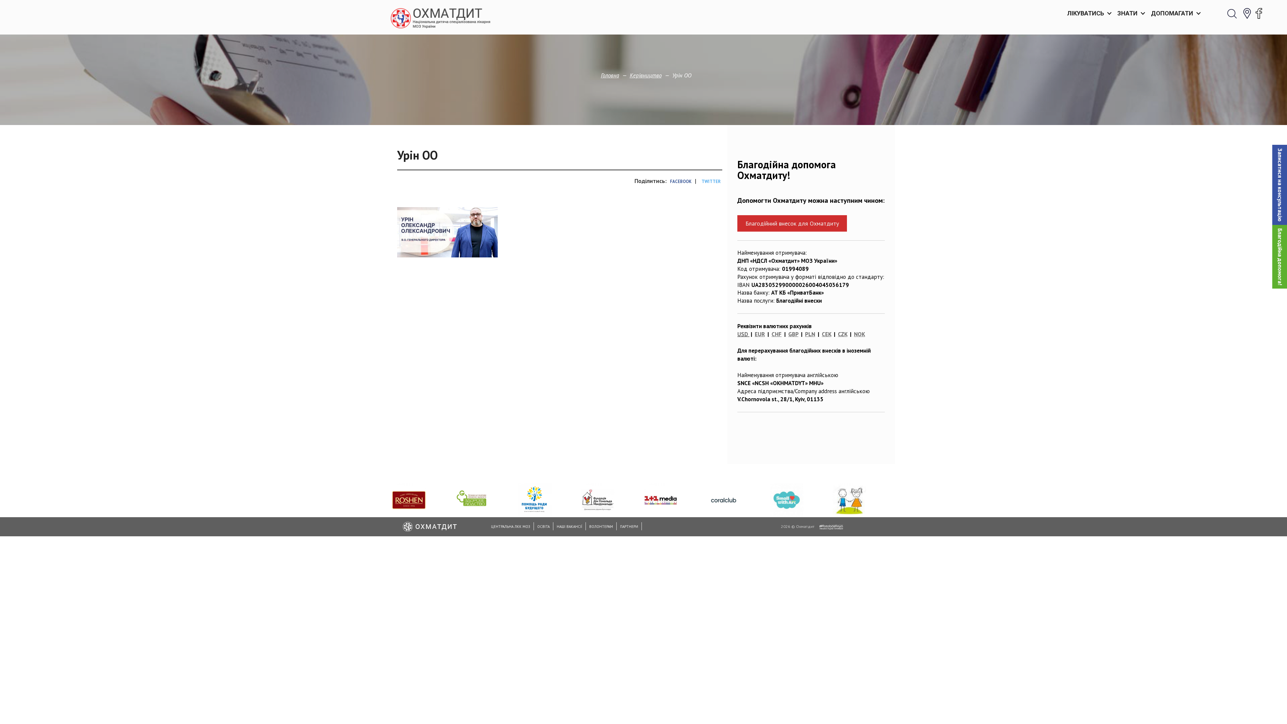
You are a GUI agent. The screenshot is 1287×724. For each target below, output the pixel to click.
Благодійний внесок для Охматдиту (792, 223)
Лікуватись (1085, 13)
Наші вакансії (569, 526)
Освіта (543, 526)
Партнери (629, 526)
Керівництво (646, 75)
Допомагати (1172, 13)
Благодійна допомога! (1280, 256)
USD (742, 334)
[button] (1279, 185)
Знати (1127, 13)
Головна (610, 75)
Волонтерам (601, 526)
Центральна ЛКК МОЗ (510, 526)
